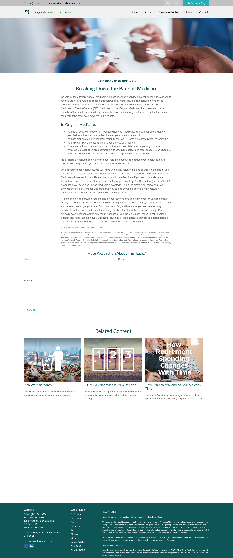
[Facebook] (176, 3)
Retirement (76, 514)
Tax (73, 530)
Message (29, 280)
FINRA (173, 550)
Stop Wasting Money (38, 385)
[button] (134, 12)
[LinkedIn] (168, 3)
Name (27, 259)
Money (74, 533)
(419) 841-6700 (35, 3)
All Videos (76, 545)
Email (121, 259)
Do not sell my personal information (160, 540)
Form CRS (111, 512)
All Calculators (78, 549)
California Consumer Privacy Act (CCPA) (182, 537)
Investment (76, 518)
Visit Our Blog (198, 3)
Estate (74, 522)
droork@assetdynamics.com (65, 3)
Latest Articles (78, 541)
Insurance (76, 526)
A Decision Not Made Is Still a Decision (110, 385)
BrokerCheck (157, 517)
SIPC (179, 550)
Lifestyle (75, 537)
